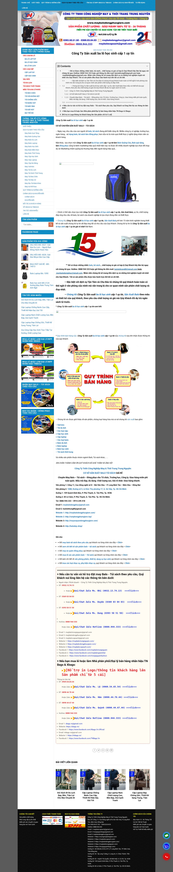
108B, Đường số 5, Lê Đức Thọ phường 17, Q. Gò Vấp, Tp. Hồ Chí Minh (96, 489)
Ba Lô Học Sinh (31, 62)
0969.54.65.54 (68, 682)
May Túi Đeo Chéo (31, 177)
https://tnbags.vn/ (74, 735)
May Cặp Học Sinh (31, 156)
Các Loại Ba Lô (29, 55)
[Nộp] (50, 224)
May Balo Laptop (31, 143)
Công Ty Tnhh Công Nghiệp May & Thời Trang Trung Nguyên (103, 468)
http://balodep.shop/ (73, 526)
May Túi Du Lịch (30, 170)
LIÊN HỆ (25, 8)
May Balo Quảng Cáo (32, 136)
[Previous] (55, 787)
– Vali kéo (60, 425)
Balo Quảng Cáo (124, 143)
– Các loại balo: (62, 440)
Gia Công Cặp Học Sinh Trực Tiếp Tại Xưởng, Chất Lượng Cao (36, 331)
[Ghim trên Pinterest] (107, 750)
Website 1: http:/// (75, 513)
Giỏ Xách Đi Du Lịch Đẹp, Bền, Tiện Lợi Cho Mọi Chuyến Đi (37, 301)
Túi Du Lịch (27, 83)
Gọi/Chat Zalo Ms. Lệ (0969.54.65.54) (97, 686)
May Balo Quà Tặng (32, 133)
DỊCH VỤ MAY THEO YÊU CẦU (72, 3)
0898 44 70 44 (68, 692)
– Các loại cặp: (62, 431)
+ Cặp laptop (61, 437)
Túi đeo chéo (30, 93)
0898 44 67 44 (68, 703)
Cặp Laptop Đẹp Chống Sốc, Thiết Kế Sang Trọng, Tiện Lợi (36, 324)
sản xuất (131, 419)
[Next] (150, 787)
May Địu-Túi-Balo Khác (33, 183)
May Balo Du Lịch (31, 140)
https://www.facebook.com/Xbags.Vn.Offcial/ (87, 729)
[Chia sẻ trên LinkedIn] (111, 750)
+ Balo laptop (61, 446)
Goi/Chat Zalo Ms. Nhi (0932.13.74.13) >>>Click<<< (106, 590)
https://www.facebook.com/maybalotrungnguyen (88, 650)
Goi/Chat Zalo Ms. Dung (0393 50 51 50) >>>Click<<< (107, 613)
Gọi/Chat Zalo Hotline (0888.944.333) (97, 627)
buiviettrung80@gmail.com (125, 269)
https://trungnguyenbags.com (105, 846)
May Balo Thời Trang (32, 153)
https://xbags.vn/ (72, 727)
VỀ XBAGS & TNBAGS (31, 207)
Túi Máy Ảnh (30, 106)
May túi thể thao (31, 187)
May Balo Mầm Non (32, 150)
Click (120, 542)
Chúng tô (61, 220)
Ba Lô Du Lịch (30, 66)
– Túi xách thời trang (64, 452)
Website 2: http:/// (74, 517)
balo (91, 265)
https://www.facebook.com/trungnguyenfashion (88, 656)
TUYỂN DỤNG (140, 3)
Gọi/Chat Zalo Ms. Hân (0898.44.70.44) (98, 697)
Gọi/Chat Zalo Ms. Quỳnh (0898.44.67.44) (99, 707)
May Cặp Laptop (31, 160)
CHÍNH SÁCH (29, 197)
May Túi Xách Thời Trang (34, 173)
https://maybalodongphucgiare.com (107, 841)
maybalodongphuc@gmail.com (69, 273)
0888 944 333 (71, 622)
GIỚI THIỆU (36, 3)
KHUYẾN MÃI (29, 200)
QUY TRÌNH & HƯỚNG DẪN (50, 3)
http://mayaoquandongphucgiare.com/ (81, 521)
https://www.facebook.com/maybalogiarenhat (87, 653)
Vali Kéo (26, 79)
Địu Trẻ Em (29, 113)
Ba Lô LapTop (30, 59)
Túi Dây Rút (29, 110)
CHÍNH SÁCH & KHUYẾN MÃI (123, 3)
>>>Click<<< (129, 627)
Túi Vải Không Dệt (32, 96)
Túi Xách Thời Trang (31, 86)
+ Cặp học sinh (62, 434)
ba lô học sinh (77, 120)
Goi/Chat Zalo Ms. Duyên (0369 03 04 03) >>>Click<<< (107, 602)
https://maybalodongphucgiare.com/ (82, 644)
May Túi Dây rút (30, 180)
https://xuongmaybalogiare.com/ (106, 837)
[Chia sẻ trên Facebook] (94, 750)
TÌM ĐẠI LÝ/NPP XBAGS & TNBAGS (98, 3)
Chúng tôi (72, 294)
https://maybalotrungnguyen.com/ (81, 641)
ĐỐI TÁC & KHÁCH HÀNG (32, 204)
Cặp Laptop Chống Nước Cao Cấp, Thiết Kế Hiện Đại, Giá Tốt (35, 308)
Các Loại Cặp (28, 69)
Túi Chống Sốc (31, 100)
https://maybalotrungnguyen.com (106, 844)
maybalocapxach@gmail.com (103, 829)
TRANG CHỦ (25, 3)
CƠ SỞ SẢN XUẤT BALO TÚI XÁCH (99, 473)
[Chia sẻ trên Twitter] (99, 750)
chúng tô (122, 336)
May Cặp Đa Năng (31, 163)
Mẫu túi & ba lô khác (31, 89)
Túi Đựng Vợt (30, 103)
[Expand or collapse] (147, 66)
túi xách (97, 265)
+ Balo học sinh (62, 449)
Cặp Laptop (30, 72)
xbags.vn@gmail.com (74, 724)
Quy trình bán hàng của (67, 336)
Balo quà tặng (138, 143)
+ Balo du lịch (61, 443)
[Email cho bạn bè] (103, 750)
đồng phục (63, 146)
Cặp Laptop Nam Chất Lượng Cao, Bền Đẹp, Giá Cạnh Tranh (37, 316)
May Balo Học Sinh (31, 146)
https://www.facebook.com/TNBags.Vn (84, 738)
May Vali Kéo (29, 167)
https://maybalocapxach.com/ (79, 647)
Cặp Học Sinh (30, 76)
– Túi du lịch (61, 428)
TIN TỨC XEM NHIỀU (30, 211)
